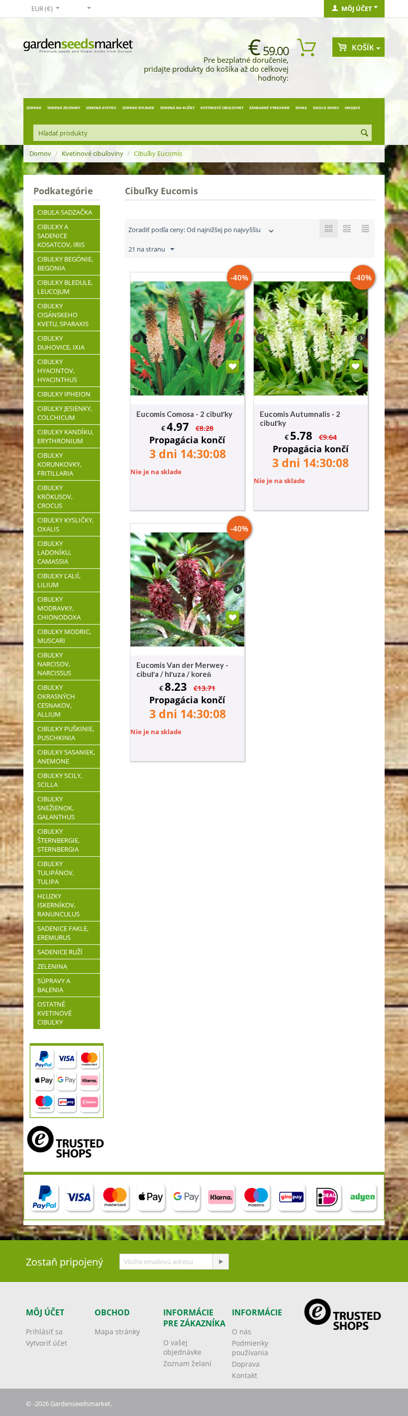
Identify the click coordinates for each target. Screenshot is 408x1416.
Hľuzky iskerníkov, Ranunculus (58, 905)
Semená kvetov (101, 108)
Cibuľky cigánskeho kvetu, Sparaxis (63, 314)
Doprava (246, 1364)
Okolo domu (326, 108)
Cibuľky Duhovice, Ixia (61, 343)
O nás (241, 1331)
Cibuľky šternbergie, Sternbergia (58, 840)
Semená (33, 108)
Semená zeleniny (63, 108)
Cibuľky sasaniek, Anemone (66, 757)
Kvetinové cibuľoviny (222, 108)
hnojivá (352, 108)
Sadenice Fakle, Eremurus (63, 933)
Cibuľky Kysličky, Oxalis (65, 524)
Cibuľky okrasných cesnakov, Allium (56, 701)
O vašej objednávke (182, 1347)
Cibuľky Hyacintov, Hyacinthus (57, 370)
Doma (301, 108)
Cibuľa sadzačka (64, 212)
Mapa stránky (117, 1331)
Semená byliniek (138, 108)
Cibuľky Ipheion (64, 393)
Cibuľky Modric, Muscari (64, 636)
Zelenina (52, 966)
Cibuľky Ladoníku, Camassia (54, 552)
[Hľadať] (364, 133)
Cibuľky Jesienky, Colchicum (64, 413)
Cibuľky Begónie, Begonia (65, 263)
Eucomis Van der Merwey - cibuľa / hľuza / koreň (182, 669)
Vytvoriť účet (46, 1343)
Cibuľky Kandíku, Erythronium (65, 436)
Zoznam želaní (187, 1363)
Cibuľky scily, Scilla (59, 780)
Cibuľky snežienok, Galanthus (56, 807)
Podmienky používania (250, 1347)
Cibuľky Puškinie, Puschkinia (65, 733)
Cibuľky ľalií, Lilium (59, 580)
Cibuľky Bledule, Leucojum (65, 287)
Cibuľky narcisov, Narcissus (54, 663)
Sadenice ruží (60, 951)
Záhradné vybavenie (269, 108)
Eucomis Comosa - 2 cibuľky (184, 413)
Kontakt (244, 1375)
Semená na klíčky (177, 108)
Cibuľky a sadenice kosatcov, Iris (61, 235)
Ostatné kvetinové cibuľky (54, 1013)
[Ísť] (220, 1261)
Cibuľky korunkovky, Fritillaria (59, 464)
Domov (40, 153)
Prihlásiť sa (44, 1331)
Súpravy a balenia (53, 985)
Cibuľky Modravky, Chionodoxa (59, 608)
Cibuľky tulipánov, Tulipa (55, 872)
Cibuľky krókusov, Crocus (55, 496)
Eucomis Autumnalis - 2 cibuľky (300, 418)
